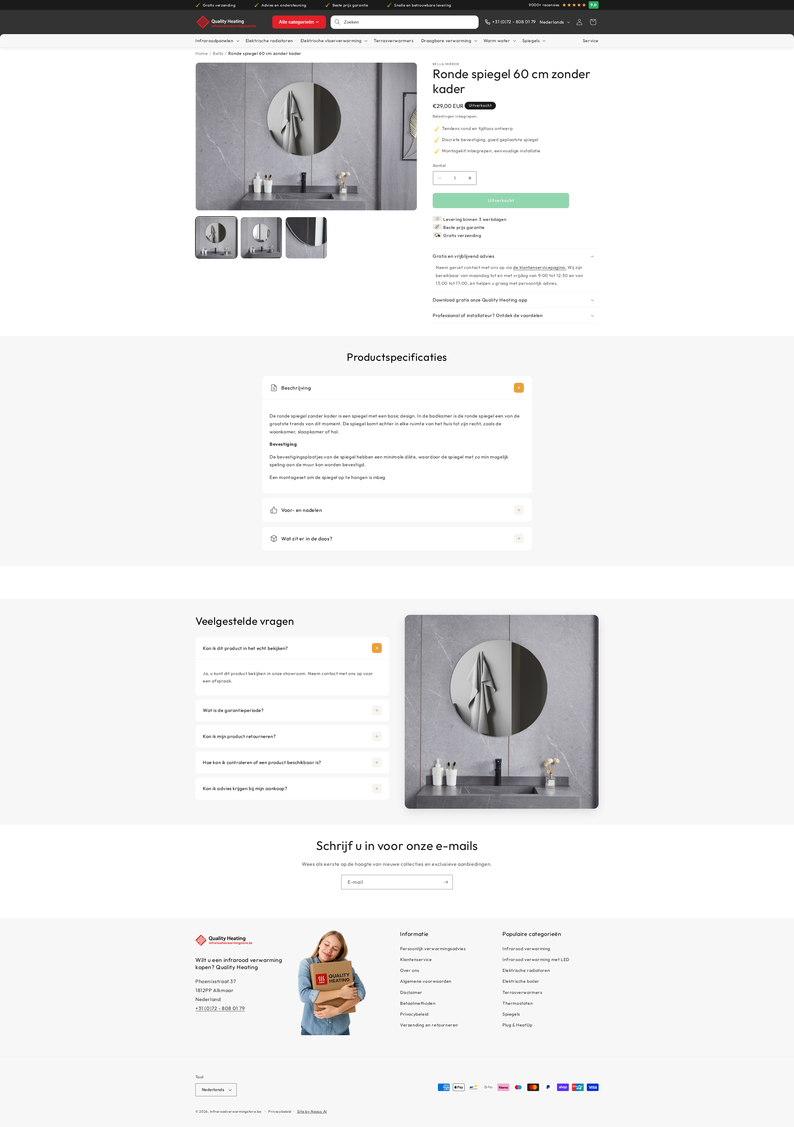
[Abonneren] (446, 882)
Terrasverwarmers (522, 992)
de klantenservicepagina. (539, 267)
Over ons (409, 970)
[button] (593, 22)
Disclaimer (411, 992)
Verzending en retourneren (429, 1025)
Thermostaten (517, 1003)
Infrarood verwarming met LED (535, 959)
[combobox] (409, 22)
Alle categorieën (296, 22)
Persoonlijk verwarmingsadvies (433, 948)
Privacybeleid (414, 1014)
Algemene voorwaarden (426, 981)
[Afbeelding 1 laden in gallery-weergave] (216, 238)
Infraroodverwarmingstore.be (235, 1111)
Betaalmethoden (417, 1003)
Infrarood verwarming (526, 948)
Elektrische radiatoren (526, 970)
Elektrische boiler (520, 981)
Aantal (439, 165)
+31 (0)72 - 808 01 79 (220, 1008)
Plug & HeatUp (517, 1025)
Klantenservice (416, 959)
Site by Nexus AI (312, 1111)
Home (201, 53)
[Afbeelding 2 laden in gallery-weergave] (261, 238)
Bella (218, 53)
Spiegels (511, 1014)
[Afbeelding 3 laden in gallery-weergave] (306, 238)
